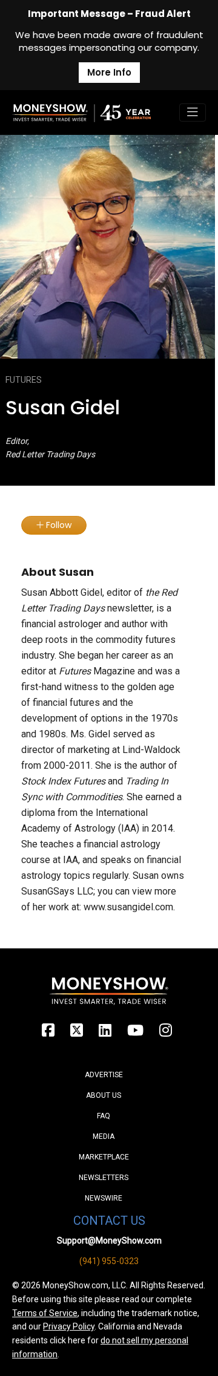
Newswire (103, 1198)
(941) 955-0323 (109, 1261)
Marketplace (104, 1157)
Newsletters (103, 1177)
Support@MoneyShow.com (109, 1240)
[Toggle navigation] (192, 112)
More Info (109, 72)
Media (103, 1136)
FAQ (103, 1116)
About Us (103, 1095)
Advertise (104, 1075)
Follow (57, 525)
